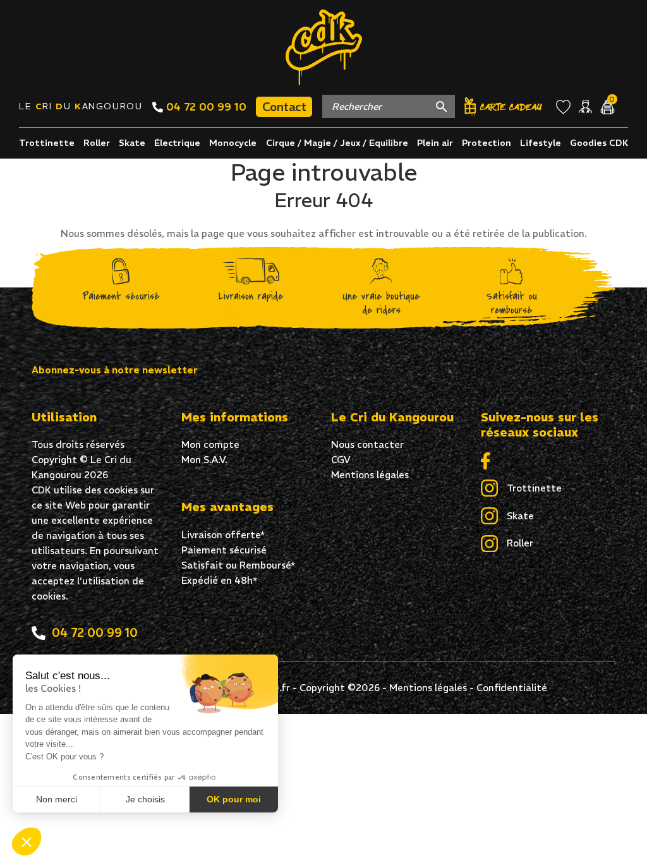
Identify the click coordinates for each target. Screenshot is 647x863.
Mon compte (210, 444)
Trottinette (47, 142)
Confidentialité (511, 688)
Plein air (435, 142)
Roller (96, 142)
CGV (341, 460)
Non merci (56, 799)
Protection (486, 142)
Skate (132, 142)
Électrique (177, 142)
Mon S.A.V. (204, 460)
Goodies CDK (599, 142)
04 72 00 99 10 (204, 107)
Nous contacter (367, 444)
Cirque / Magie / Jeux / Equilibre (337, 142)
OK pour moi (234, 799)
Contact (284, 106)
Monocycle (233, 142)
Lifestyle (540, 142)
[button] (26, 841)
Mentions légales (370, 475)
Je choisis (145, 799)
